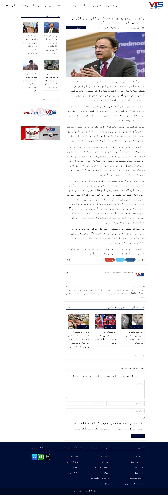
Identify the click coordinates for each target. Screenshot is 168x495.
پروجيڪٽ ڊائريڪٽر (102, 467)
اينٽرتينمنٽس (136, 478)
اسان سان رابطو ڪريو (101, 478)
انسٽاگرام (73, 473)
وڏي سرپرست (105, 462)
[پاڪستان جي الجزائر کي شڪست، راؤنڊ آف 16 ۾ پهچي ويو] (105, 321)
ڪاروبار (95, 5)
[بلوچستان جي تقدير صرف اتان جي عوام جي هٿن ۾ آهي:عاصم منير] (30, 65)
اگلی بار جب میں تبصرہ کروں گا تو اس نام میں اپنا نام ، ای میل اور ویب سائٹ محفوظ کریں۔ (109, 425)
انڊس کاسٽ (27, 5)
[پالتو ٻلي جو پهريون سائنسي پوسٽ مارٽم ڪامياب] (132, 321)
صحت (59, 5)
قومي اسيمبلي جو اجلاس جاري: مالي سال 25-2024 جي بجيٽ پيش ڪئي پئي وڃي (126, 293)
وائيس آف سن (105, 456)
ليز (12, 5)
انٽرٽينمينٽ (75, 5)
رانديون (139, 473)
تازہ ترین (81, 27)
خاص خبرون (71, 27)
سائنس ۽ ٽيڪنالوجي (134, 484)
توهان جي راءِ (104, 484)
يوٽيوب (72, 461)
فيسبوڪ (74, 456)
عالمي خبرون (115, 5)
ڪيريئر (107, 473)
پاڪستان (139, 456)
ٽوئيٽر (74, 467)
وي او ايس (45, 5)
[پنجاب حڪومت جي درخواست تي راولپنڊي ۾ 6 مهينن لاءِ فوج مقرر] (51, 65)
